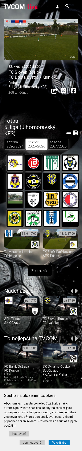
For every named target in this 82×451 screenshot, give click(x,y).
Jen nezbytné (32, 442)
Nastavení (19, 433)
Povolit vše (59, 442)
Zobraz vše (40, 271)
